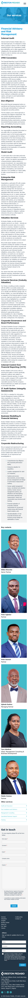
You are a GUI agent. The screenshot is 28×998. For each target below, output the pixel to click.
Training (3, 820)
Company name (5, 858)
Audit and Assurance (6, 806)
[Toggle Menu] (25, 3)
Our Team (3, 926)
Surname (4, 845)
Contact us (18, 918)
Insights (3, 920)
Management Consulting (7, 813)
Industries (4, 918)
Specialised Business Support (9, 816)
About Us (3, 924)
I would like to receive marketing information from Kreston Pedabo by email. (15, 898)
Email (3, 852)
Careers (3, 928)
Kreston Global (5, 922)
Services (3, 917)
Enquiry (4, 865)
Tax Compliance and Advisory (9, 809)
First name (5, 839)
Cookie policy (18, 917)
